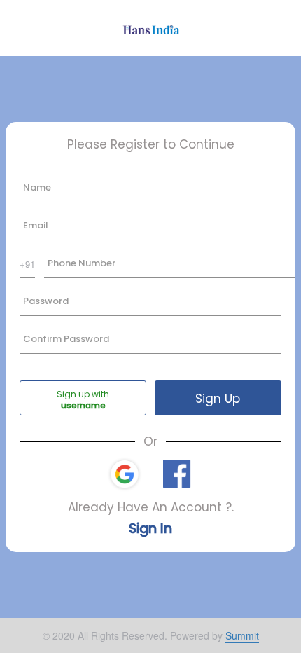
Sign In (150, 528)
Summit (242, 635)
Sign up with (83, 394)
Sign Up (217, 398)
